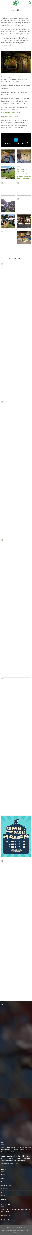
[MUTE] (12, 143)
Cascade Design (19, 1228)
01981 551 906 (5, 1216)
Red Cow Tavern (12, 116)
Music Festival (6, 1185)
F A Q (3, 1192)
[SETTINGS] (23, 143)
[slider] (5, 144)
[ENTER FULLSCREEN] (27, 143)
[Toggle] (30, 1178)
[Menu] (2, 3)
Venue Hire (5, 1182)
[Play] (3, 143)
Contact (4, 1199)
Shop (3, 1175)
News (3, 1196)
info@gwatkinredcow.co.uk (10, 112)
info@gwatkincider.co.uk (9, 1220)
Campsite (4, 1189)
